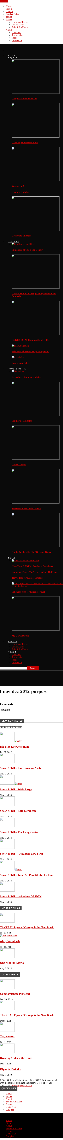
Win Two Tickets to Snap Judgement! (30, 351)
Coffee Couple (19, 464)
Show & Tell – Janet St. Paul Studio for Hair (27, 874)
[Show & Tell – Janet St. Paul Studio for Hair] (11, 869)
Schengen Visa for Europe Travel (28, 592)
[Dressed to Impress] (35, 230)
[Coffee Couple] (35, 459)
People (9, 9)
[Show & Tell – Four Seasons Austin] (7, 762)
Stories (9, 1096)
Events (9, 19)
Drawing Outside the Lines (25, 142)
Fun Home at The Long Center (27, 250)
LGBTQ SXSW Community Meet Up (30, 340)
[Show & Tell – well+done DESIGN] (7, 890)
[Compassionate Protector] (35, 93)
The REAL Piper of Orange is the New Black (27, 927)
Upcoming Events (20, 22)
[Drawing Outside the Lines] (35, 136)
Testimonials (17, 35)
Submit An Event (20, 27)
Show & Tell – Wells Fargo (16, 789)
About (9, 30)
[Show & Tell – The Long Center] (7, 826)
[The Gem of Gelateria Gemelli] (35, 502)
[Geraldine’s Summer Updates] (18, 371)
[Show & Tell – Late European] (7, 805)
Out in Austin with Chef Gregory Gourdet (32, 552)
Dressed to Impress (21, 235)
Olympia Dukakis (20, 192)
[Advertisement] (23, 677)
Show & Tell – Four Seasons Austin (21, 768)
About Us (16, 32)
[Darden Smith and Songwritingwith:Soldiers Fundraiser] (35, 288)
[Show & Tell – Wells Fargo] (11, 784)
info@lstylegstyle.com (21, 1085)
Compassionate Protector (24, 98)
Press (14, 38)
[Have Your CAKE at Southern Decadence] (25, 560)
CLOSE (4, 1)
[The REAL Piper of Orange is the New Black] (7, 921)
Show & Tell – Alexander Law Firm (21, 853)
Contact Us (17, 40)
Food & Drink (12, 14)
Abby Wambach (10, 941)
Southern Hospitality (22, 421)
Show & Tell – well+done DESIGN (20, 896)
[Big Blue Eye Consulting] (11, 741)
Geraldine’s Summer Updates (26, 377)
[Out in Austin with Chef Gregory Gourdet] (35, 546)
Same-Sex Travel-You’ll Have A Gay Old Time (34, 572)
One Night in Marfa (12, 962)
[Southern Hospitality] (35, 415)
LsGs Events (18, 24)
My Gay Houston (20, 635)
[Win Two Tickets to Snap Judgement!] (20, 345)
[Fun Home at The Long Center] (24, 244)
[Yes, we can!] (35, 180)
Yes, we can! (18, 186)
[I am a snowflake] (18, 357)
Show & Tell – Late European (18, 810)
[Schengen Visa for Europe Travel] (37, 586)
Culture (9, 11)
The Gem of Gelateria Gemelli (26, 508)
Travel (9, 16)
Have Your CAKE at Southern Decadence (32, 566)
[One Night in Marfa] (7, 957)
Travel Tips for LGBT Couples (27, 578)
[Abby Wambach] (8, 935)
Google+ (10, 1109)
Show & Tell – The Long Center (19, 832)
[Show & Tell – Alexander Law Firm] (7, 848)
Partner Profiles (11, 727)
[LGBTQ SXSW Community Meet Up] (35, 334)
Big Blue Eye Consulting (14, 746)
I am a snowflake (20, 363)
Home (9, 6)
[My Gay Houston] (35, 630)
